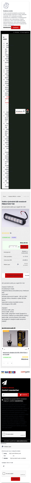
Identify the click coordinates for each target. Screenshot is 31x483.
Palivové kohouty (8, 138)
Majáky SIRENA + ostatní (7, 99)
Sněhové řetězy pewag (8, 156)
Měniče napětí (7, 113)
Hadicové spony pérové (8, 93)
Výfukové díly (8, 180)
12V (10, 106)
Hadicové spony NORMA (8, 81)
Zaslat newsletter (10, 390)
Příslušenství (13, 110)
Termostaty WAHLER (9, 172)
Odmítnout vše (7, 27)
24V (11, 108)
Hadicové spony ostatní (8, 87)
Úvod (4, 196)
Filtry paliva (7, 73)
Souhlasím (15, 27)
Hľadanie (19, 111)
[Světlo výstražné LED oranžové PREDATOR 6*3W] (15, 218)
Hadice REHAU (7, 76)
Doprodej (8, 70)
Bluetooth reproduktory (8, 57)
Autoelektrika (10, 45)
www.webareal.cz (22, 441)
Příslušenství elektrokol (9, 141)
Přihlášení (17, 32)
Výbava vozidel (7, 176)
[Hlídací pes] (22, 264)
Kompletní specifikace (14, 275)
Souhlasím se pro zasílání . (15, 400)
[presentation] (2, 348)
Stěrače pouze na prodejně (8, 162)
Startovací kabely (8, 168)
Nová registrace (25, 32)
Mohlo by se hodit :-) (7, 118)
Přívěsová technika (8, 145)
